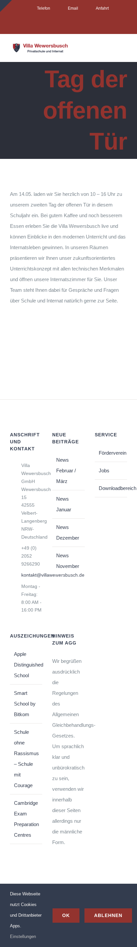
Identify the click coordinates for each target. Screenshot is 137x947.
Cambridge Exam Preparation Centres (26, 819)
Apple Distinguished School (26, 664)
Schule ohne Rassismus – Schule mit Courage (26, 758)
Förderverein (111, 453)
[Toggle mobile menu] (124, 50)
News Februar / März (66, 470)
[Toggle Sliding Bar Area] (6, 6)
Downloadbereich (111, 488)
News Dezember (67, 532)
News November (67, 561)
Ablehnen (108, 915)
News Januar (63, 504)
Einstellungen (23, 936)
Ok (66, 915)
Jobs (104, 470)
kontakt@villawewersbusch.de (32, 575)
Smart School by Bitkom (25, 703)
